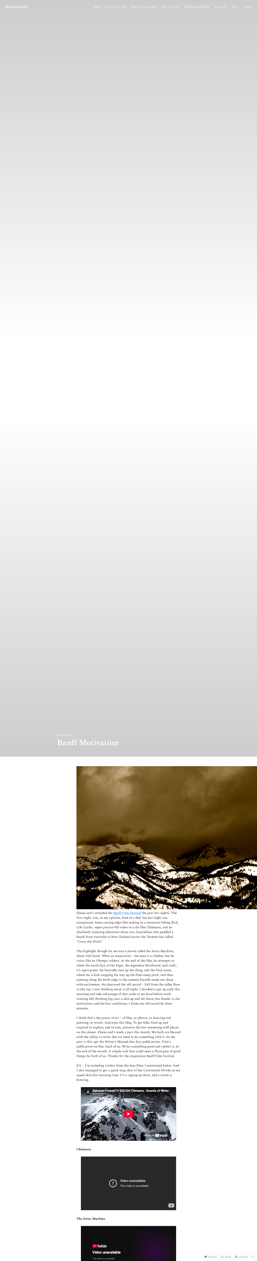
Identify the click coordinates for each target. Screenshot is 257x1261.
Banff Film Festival (127, 913)
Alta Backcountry (16, 6)
